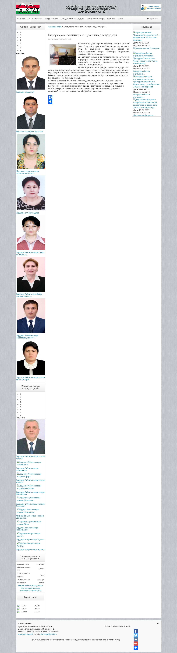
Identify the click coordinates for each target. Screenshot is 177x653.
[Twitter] (136, 635)
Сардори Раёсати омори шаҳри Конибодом (30, 492)
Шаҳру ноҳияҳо (51, 18)
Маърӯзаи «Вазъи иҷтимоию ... (141, 72)
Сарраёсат (37, 18)
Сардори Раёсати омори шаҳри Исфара (30, 481)
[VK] (136, 639)
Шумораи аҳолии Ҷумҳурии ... (146, 49)
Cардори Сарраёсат (25, 91)
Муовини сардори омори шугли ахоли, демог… (27, 172)
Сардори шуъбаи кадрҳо (27, 212)
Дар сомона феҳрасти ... (144, 115)
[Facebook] (88, 97)
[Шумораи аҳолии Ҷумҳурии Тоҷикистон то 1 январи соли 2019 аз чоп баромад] (146, 36)
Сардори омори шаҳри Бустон (30, 539)
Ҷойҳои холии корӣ (96, 18)
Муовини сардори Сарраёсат (29, 131)
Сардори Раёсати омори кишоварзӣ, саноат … (27, 336)
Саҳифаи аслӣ (23, 18)
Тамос (120, 18)
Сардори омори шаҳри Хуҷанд (30, 549)
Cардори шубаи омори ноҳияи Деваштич (30, 504)
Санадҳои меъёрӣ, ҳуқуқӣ (72, 18)
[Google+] (136, 643)
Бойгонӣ (111, 18)
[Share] (88, 101)
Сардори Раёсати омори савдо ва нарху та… (30, 253)
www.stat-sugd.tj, (25, 634)
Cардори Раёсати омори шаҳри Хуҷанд (30, 457)
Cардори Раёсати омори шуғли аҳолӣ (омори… (30, 378)
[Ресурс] (136, 648)
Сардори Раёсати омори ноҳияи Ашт (27, 469)
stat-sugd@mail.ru (48, 634)
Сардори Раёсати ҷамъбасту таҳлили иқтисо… (29, 295)
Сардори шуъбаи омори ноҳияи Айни (27, 528)
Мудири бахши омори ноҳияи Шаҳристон (30, 516)
